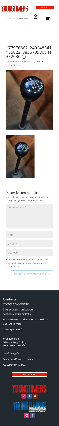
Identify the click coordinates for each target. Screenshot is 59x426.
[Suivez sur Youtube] (35, 396)
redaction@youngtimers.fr (16, 303)
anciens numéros (23, 18)
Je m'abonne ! (29, 374)
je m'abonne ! (45, 7)
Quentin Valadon (18, 61)
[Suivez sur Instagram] (23, 396)
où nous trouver (11, 18)
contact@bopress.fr (12, 329)
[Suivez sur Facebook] (29, 396)
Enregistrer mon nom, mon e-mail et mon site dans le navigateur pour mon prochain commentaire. (27, 263)
